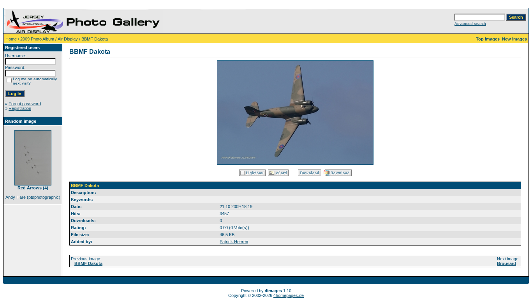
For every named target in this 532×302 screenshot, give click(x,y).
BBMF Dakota (88, 263)
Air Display (68, 39)
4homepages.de (288, 295)
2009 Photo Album (37, 39)
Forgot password (25, 103)
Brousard (506, 263)
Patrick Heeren (234, 241)
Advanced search (470, 23)
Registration (20, 108)
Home (11, 39)
